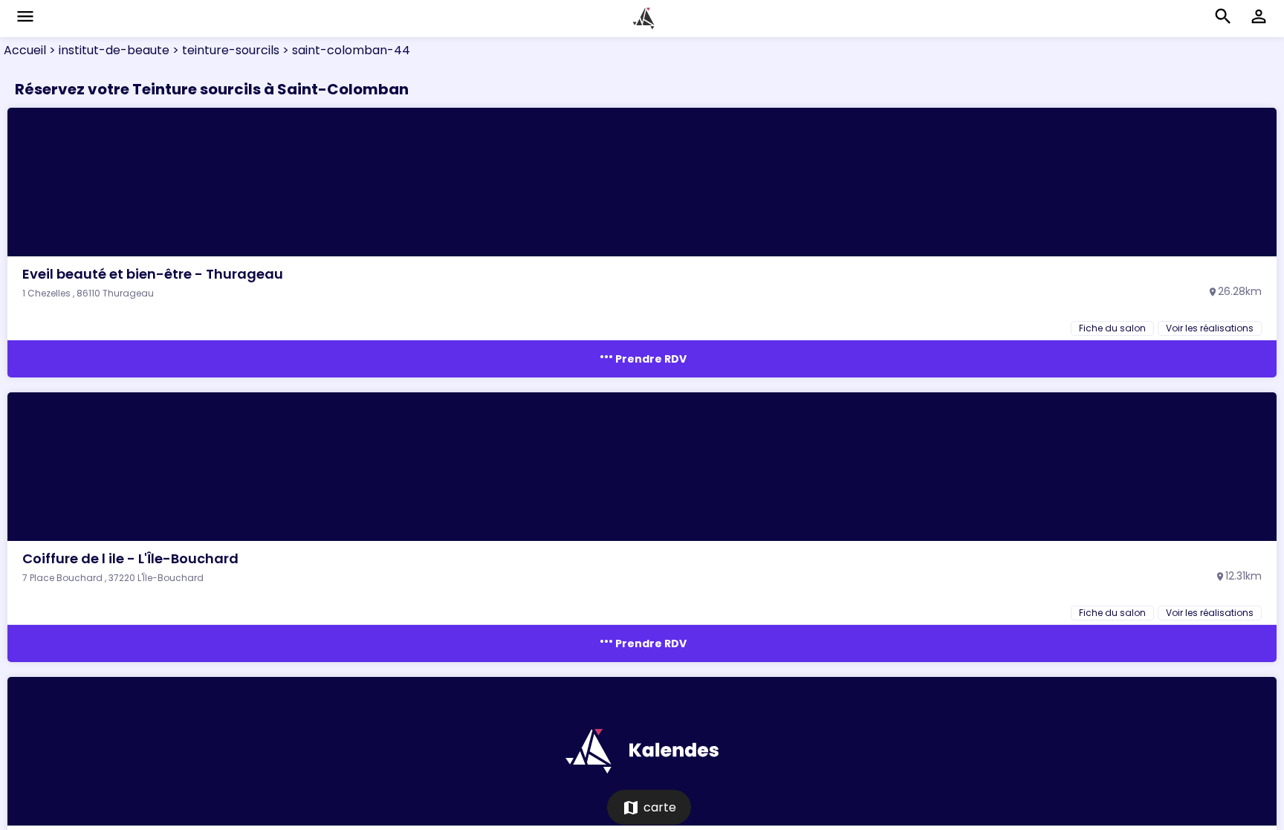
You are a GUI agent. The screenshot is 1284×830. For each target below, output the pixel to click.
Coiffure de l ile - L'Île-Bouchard (130, 558)
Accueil (25, 50)
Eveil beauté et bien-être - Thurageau (152, 274)
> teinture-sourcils (224, 50)
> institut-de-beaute (107, 50)
